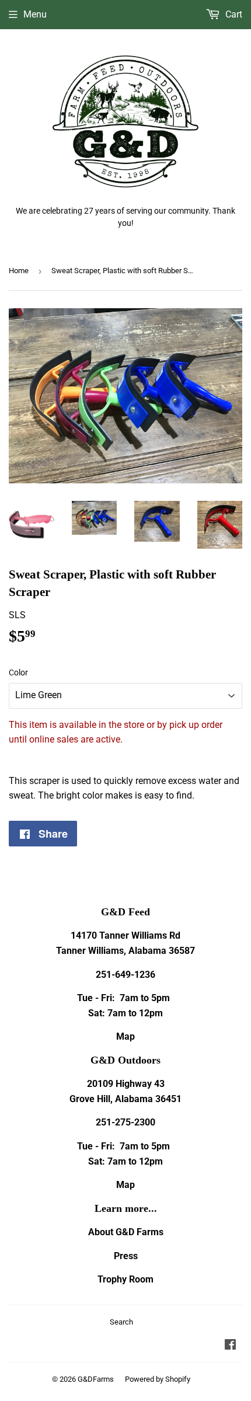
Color (18, 672)
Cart (232, 14)
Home (19, 270)
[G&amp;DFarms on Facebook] (230, 1345)
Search (121, 1322)
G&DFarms (96, 1379)
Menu (35, 14)
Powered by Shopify (157, 1379)
